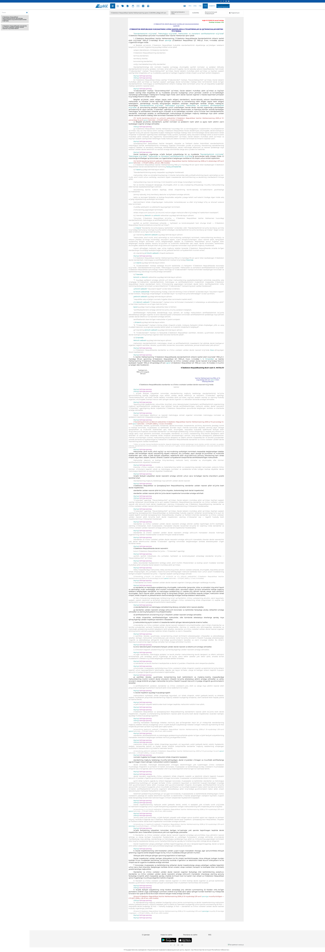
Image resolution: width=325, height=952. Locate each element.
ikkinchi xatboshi (151, 235)
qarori (145, 120)
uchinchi (156, 215)
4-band (138, 263)
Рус (190, 6)
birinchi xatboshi (151, 330)
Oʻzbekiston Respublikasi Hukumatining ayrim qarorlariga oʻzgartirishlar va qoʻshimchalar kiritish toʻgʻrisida (14, 19)
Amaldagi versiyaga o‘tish (216, 22)
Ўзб (200, 6)
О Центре (146, 935)
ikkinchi (148, 215)
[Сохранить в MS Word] (143, 5)
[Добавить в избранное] (117, 5)
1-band (138, 170)
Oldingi (136, 78)
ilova (212, 350)
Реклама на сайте (190, 935)
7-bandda (139, 274)
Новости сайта (166, 935)
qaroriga (168, 40)
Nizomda (189, 260)
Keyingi (136, 76)
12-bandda (139, 338)
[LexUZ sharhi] (127, 5)
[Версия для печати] (148, 5)
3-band (138, 228)
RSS (209, 935)
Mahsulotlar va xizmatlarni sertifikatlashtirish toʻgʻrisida (201, 34)
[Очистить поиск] (27, 13)
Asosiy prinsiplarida (173, 167)
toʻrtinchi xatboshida (141, 292)
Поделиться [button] (235, 13)
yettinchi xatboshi (140, 297)
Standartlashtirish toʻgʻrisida (145, 34)
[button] (15, 19)
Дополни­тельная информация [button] (211, 12)
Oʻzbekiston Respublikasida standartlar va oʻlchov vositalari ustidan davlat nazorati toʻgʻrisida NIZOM (14, 27)
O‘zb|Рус (212, 6)
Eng (195, 6)
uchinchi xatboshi (140, 289)
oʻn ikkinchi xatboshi (141, 302)
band (135, 307)
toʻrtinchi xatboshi (152, 253)
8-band (138, 322)
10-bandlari (210, 359)
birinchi (136, 277)
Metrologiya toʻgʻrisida (167, 34)
